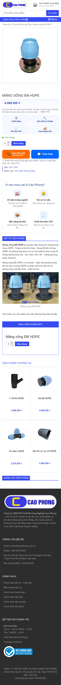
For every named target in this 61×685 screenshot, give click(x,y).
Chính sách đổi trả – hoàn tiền (18, 583)
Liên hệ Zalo (46, 639)
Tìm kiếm (52, 13)
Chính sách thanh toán (14, 592)
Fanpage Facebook (13, 642)
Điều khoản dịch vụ (13, 587)
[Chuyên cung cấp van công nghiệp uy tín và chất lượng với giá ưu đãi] (14, 4)
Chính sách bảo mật (13, 597)
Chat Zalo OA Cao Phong (15, 637)
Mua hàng (18, 143)
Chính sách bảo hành (14, 606)
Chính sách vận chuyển (15, 601)
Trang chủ (6, 24)
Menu (53, 19)
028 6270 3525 (18, 550)
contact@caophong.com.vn (23, 546)
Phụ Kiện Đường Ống (22, 24)
